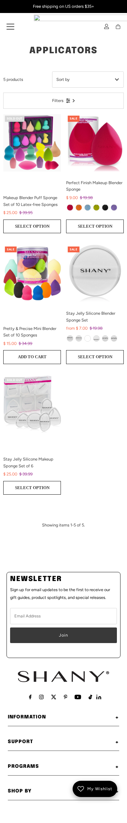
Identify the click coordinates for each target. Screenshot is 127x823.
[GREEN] (96, 207)
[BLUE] (87, 207)
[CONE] (114, 338)
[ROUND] (70, 338)
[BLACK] (105, 207)
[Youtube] (78, 697)
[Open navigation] (10, 26)
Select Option (32, 226)
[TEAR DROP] (87, 338)
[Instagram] (41, 697)
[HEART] (105, 338)
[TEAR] (96, 338)
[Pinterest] (65, 697)
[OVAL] (79, 338)
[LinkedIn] (98, 697)
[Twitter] (53, 697)
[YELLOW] (79, 207)
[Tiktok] (90, 697)
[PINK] (70, 207)
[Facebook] (30, 697)
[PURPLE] (114, 207)
